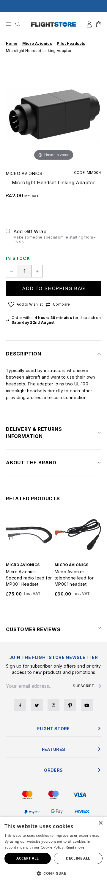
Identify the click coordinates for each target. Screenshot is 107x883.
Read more (75, 847)
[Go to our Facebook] (20, 705)
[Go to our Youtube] (87, 705)
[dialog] (53, 850)
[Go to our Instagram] (53, 705)
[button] (53, 873)
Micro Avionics (24, 173)
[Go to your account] (89, 24)
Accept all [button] (27, 858)
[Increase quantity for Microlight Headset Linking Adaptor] (37, 271)
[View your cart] (98, 24)
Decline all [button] (78, 858)
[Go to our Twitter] (37, 705)
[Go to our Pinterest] (70, 705)
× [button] (100, 823)
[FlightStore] (53, 24)
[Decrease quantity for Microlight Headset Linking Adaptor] (11, 271)
